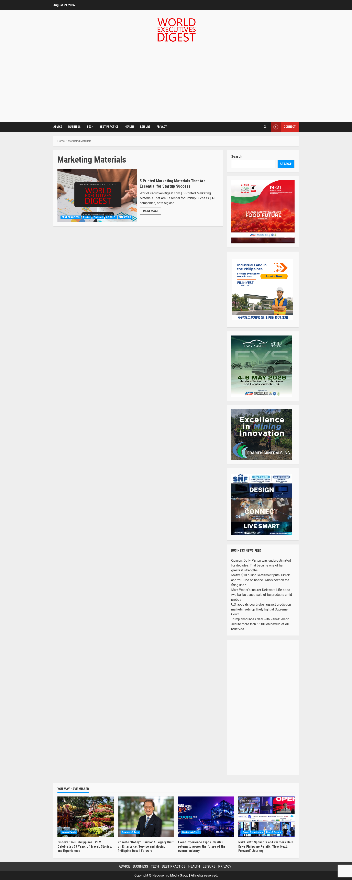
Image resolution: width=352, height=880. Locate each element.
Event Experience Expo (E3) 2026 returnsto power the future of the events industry (206, 816)
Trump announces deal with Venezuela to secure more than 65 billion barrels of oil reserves (260, 624)
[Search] (265, 127)
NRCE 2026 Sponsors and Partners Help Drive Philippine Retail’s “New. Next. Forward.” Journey (266, 816)
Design (86, 217)
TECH (90, 126)
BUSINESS (74, 126)
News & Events (69, 832)
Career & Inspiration (253, 832)
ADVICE (57, 126)
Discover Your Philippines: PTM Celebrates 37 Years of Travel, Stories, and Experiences (85, 816)
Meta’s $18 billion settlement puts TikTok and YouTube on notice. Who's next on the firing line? (260, 580)
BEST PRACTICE (108, 126)
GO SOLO (111, 217)
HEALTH (129, 126)
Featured (98, 217)
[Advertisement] (176, 79)
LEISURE (145, 126)
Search (236, 156)
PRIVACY (161, 126)
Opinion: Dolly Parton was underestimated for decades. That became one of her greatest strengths (261, 565)
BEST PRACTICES (71, 217)
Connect (290, 126)
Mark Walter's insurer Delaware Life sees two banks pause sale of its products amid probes (261, 595)
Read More (150, 211)
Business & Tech (130, 832)
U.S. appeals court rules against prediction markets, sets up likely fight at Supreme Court (261, 609)
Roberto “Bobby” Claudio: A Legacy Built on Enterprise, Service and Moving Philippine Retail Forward (146, 816)
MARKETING (125, 217)
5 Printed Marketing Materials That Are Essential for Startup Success (97, 195)
